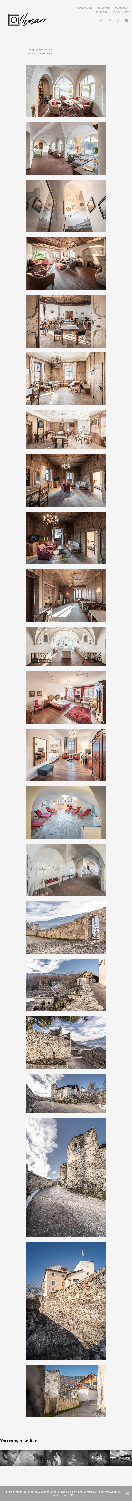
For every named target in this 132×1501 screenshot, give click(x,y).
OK (71, 1495)
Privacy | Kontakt (121, 11)
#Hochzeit (104, 8)
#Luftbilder (121, 8)
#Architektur (85, 8)
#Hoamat (101, 12)
